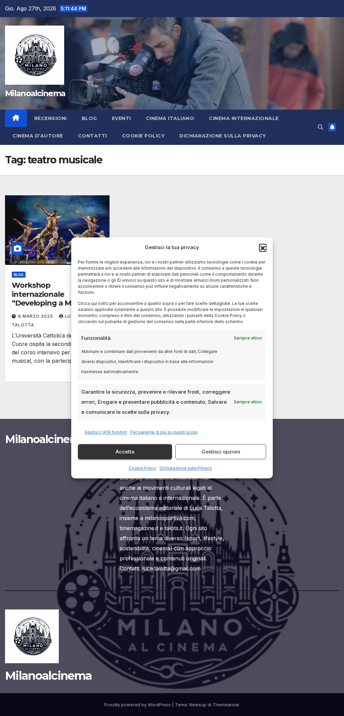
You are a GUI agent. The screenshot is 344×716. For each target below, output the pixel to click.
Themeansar (226, 704)
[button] (262, 247)
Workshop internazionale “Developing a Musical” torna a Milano (53, 298)
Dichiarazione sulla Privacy (186, 468)
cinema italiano (170, 118)
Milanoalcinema (35, 93)
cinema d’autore (37, 136)
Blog (89, 118)
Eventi (121, 118)
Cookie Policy (142, 468)
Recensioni (50, 118)
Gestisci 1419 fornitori (106, 432)
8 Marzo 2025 (36, 316)
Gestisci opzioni (221, 451)
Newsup (197, 704)
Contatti (92, 136)
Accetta (125, 451)
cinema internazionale (244, 118)
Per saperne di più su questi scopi (164, 432)
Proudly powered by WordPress (138, 704)
